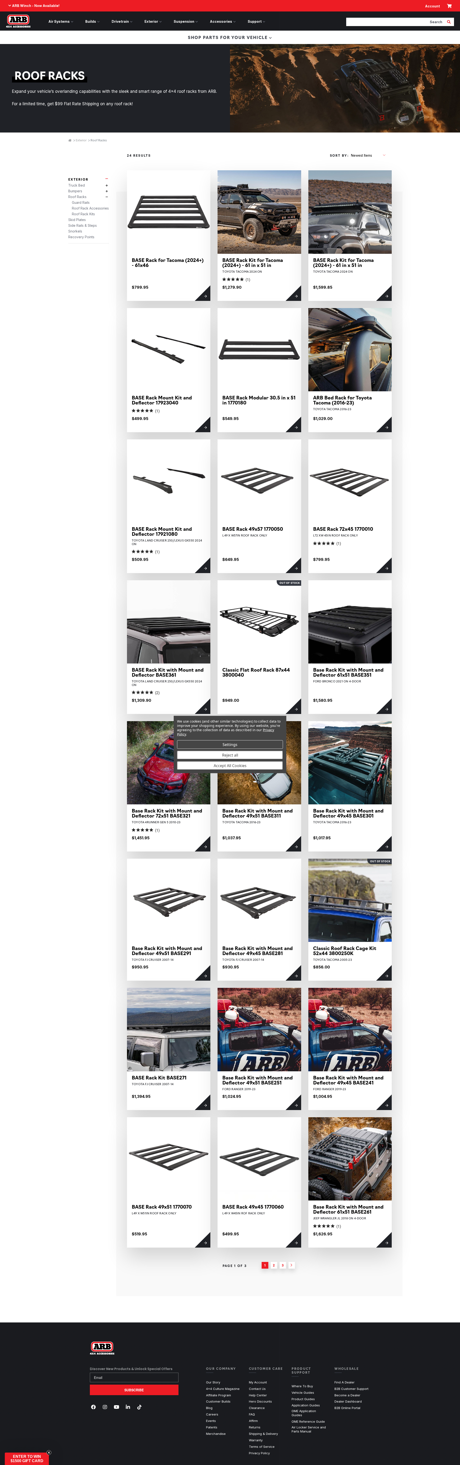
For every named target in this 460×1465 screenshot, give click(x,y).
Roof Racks (77, 197)
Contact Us (257, 1389)
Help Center (258, 1395)
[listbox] (368, 155)
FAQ (252, 1414)
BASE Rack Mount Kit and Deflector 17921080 (162, 531)
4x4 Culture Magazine (223, 1389)
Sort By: (339, 155)
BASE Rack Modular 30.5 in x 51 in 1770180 (259, 400)
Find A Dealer (344, 1382)
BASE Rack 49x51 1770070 (162, 1206)
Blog (209, 1408)
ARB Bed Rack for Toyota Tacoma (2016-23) (342, 400)
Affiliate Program (218, 1395)
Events (211, 1421)
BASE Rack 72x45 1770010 (343, 528)
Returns (254, 1427)
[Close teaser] (48, 1452)
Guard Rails (81, 202)
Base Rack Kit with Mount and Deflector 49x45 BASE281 (257, 950)
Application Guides (306, 1405)
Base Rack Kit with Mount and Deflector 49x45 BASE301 (348, 813)
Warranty (256, 1440)
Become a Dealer (347, 1395)
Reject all (230, 754)
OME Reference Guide (308, 1421)
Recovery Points (81, 237)
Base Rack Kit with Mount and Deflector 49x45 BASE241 (348, 1080)
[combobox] (396, 21)
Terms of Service (262, 1446)
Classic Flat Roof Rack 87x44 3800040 (256, 672)
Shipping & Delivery (263, 1434)
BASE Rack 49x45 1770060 (253, 1206)
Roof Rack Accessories (90, 208)
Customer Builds (218, 1401)
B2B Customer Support (351, 1389)
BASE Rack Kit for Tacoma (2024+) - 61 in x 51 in (252, 262)
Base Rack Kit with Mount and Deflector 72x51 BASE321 (167, 813)
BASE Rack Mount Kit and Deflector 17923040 (162, 400)
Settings (230, 744)
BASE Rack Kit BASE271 (159, 1077)
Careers (212, 1414)
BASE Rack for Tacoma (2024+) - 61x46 (168, 262)
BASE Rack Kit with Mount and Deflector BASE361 (168, 672)
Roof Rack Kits (83, 214)
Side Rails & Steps (82, 225)
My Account (258, 1382)
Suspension (184, 21)
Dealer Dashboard (348, 1401)
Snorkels (75, 231)
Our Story (213, 1382)
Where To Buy (302, 1386)
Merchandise (216, 1434)
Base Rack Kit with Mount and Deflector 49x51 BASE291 (167, 950)
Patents (211, 1427)
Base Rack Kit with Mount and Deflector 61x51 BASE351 (348, 672)
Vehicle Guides (303, 1392)
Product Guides (303, 1399)
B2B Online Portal (347, 1408)
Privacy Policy (259, 1453)
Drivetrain (120, 21)
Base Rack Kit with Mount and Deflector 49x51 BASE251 (257, 1080)
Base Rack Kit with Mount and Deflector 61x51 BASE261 (348, 1209)
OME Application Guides (309, 1413)
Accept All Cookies (230, 765)
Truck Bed (76, 185)
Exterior (151, 21)
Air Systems (59, 21)
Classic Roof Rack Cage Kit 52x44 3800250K (344, 950)
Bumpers (75, 191)
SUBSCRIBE (134, 1390)
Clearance (257, 1408)
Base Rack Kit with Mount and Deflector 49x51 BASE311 (257, 813)
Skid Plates (77, 220)
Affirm (253, 1421)
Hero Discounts (260, 1401)
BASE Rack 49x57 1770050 (252, 528)
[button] (27, 1459)
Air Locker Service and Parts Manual (309, 1429)
